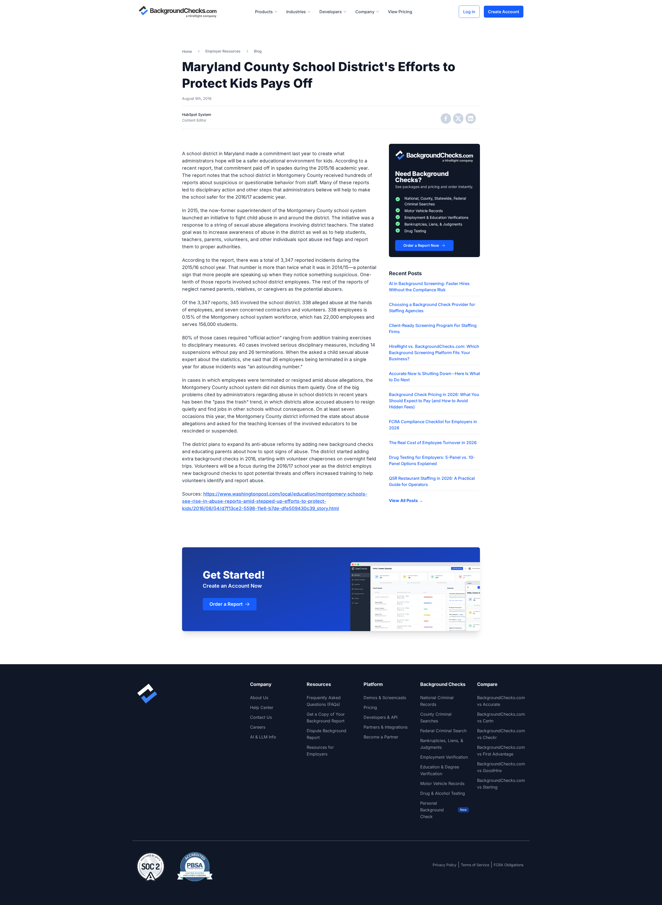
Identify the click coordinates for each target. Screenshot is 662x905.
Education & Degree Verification (439, 770)
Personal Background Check (443, 810)
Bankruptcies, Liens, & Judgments (441, 744)
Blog (258, 51)
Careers (257, 727)
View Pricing (400, 11)
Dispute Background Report (326, 734)
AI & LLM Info (263, 736)
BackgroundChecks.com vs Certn (501, 717)
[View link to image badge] (151, 866)
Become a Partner (381, 736)
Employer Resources (222, 51)
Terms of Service (475, 865)
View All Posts (406, 500)
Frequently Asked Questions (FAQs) (324, 701)
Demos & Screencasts (385, 697)
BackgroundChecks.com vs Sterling (501, 784)
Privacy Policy (444, 865)
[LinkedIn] (470, 118)
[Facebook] (446, 118)
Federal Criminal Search (443, 730)
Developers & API (380, 717)
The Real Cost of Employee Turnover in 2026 (433, 442)
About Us (259, 697)
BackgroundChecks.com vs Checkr (501, 734)
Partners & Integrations (386, 727)
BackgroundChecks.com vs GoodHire (501, 767)
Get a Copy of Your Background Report (326, 717)
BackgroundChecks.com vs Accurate (501, 701)
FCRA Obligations (508, 865)
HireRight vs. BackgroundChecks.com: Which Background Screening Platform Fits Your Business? (434, 352)
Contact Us (261, 717)
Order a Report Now (421, 245)
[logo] (178, 11)
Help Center (261, 707)
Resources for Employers (320, 751)
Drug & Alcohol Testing (442, 793)
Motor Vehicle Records (442, 783)
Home (187, 51)
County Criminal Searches (436, 717)
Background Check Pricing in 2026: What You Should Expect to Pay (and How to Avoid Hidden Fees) (434, 400)
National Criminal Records (437, 701)
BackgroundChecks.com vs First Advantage (501, 751)
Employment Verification (444, 757)
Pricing (370, 707)
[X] (458, 118)
